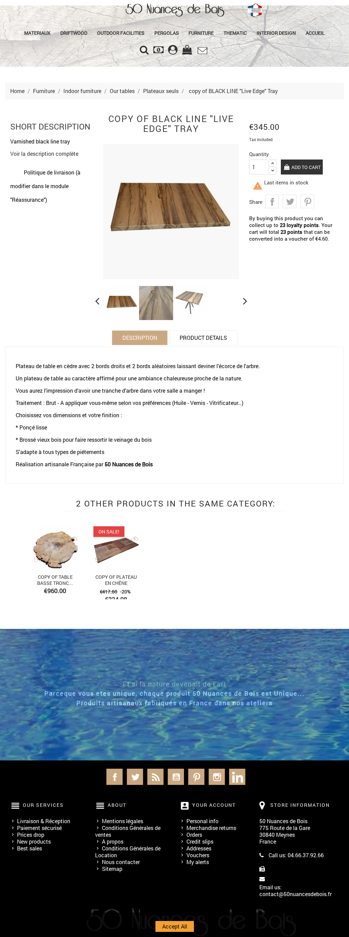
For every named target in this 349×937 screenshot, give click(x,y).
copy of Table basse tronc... (55, 580)
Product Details (203, 337)
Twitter (135, 777)
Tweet (289, 201)
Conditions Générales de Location (128, 852)
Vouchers (197, 855)
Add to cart (305, 167)
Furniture (201, 33)
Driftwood (73, 33)
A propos (112, 841)
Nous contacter (121, 861)
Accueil (315, 33)
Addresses (198, 848)
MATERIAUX (37, 33)
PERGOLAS (166, 33)
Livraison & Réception (43, 821)
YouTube (176, 777)
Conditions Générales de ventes (128, 831)
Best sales (29, 848)
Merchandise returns (211, 827)
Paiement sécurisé (39, 827)
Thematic (235, 33)
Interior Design (276, 33)
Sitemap (112, 868)
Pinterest (307, 201)
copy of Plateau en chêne (116, 580)
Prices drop (30, 834)
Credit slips (199, 841)
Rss (155, 777)
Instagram (217, 777)
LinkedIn (237, 777)
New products (34, 841)
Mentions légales (122, 821)
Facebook (114, 777)
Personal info (202, 821)
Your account (214, 805)
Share (271, 201)
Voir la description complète (44, 153)
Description (139, 337)
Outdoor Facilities (121, 33)
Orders (194, 834)
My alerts (197, 861)
